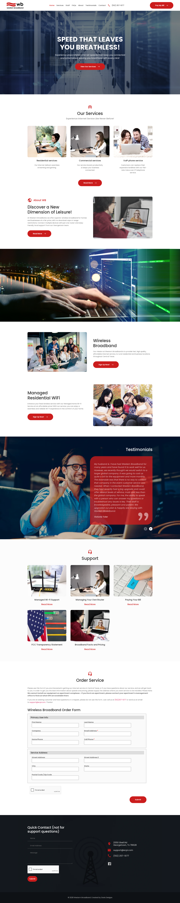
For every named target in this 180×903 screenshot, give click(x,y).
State (86, 766)
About (80, 5)
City (34, 766)
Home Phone (37, 739)
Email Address (91, 731)
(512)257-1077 (120, 700)
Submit (32, 879)
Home (51, 5)
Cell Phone (89, 739)
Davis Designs (106, 897)
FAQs (74, 5)
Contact (102, 5)
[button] (145, 529)
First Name (36, 722)
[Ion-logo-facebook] (110, 864)
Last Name (89, 722)
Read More (46, 604)
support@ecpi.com (38, 702)
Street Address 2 (91, 757)
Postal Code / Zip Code (42, 775)
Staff (68, 5)
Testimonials (91, 5)
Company (36, 731)
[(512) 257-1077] (109, 5)
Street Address (38, 757)
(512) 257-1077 (118, 5)
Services (60, 5)
